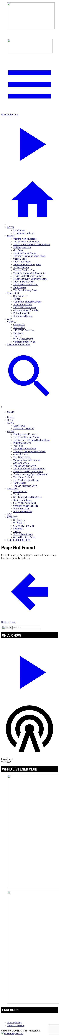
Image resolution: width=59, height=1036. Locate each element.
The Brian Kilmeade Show (26, 241)
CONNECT (12, 321)
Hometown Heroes (22, 315)
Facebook (18, 333)
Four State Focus (22, 261)
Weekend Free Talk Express (27, 264)
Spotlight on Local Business (27, 301)
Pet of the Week (21, 313)
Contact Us (19, 324)
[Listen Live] (29, 671)
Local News (19, 230)
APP (9, 318)
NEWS (10, 227)
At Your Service (21, 267)
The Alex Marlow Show (24, 252)
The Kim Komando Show (25, 284)
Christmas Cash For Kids (25, 310)
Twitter (17, 335)
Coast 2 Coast (20, 258)
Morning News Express (25, 238)
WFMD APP (19, 327)
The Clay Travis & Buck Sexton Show (31, 244)
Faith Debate (19, 287)
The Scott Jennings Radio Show (29, 255)
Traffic (16, 298)
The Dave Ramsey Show (25, 290)
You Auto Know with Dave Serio (29, 272)
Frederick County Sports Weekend (30, 278)
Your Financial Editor (23, 281)
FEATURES (13, 293)
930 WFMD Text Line (23, 330)
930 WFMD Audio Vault (24, 307)
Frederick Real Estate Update (28, 275)
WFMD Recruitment (23, 338)
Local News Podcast (23, 232)
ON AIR (10, 235)
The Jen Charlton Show (24, 270)
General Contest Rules (24, 341)
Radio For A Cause (22, 304)
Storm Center (20, 295)
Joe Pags (18, 250)
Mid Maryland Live (22, 247)
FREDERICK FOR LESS (18, 344)
